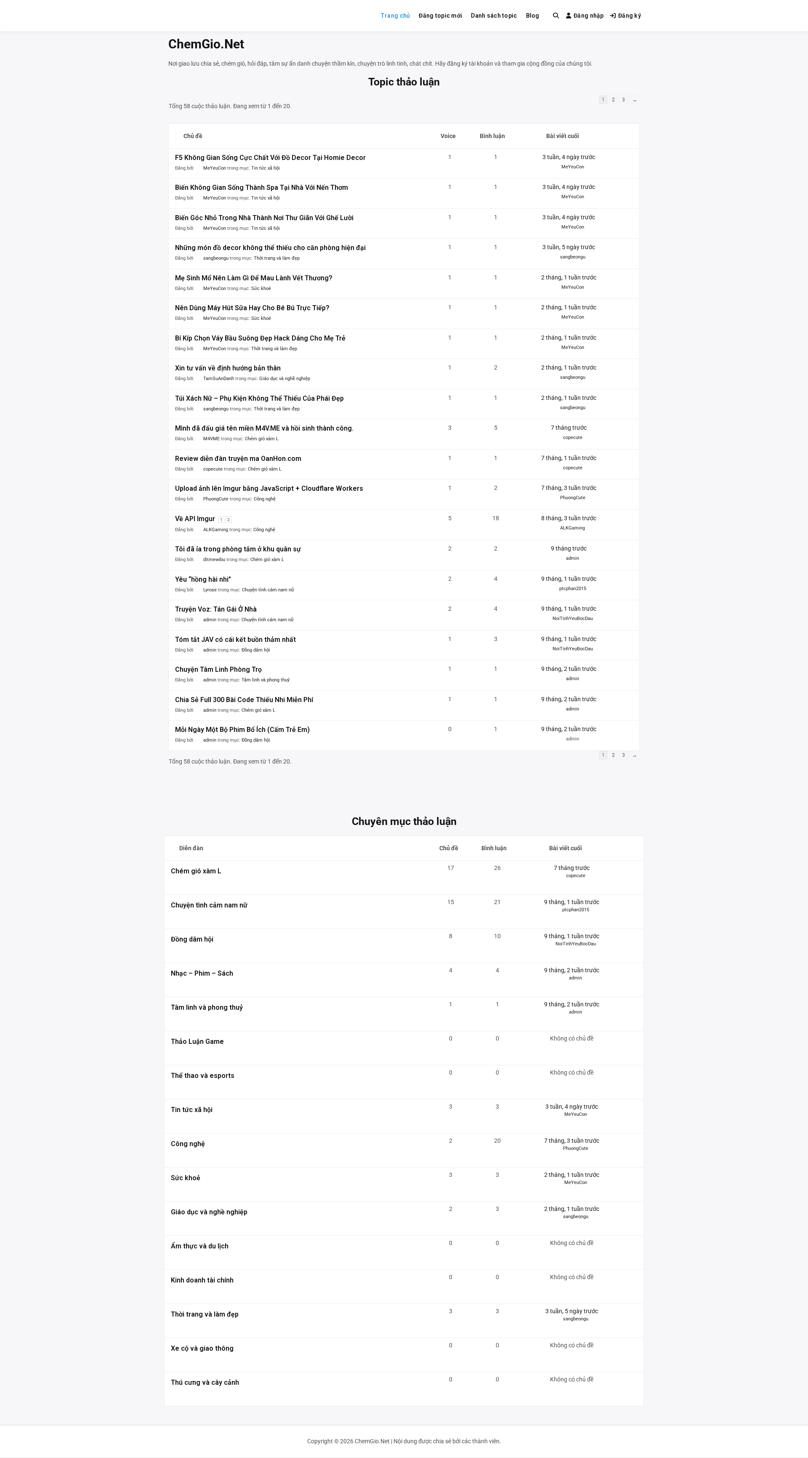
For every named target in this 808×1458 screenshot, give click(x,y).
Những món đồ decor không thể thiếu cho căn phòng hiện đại (270, 248)
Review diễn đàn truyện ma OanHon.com (238, 459)
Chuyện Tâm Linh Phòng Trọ (218, 669)
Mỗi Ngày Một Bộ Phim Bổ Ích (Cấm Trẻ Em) (242, 730)
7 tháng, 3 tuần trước (568, 487)
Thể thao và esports (202, 1076)
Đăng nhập (589, 15)
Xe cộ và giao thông (202, 1348)
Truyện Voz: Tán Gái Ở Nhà (216, 609)
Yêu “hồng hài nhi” (203, 579)
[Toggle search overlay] (556, 15)
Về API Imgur (195, 519)
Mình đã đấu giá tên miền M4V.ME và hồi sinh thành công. (264, 428)
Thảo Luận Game (197, 1042)
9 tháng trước (569, 548)
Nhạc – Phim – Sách (202, 973)
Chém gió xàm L (262, 439)
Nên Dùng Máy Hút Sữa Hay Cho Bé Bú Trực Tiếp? (252, 308)
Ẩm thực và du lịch (200, 1246)
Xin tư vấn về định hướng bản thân (228, 368)
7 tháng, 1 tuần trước (568, 458)
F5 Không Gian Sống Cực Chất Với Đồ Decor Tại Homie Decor (270, 158)
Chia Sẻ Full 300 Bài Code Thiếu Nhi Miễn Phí (244, 700)
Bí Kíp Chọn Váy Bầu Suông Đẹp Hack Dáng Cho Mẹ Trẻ (260, 338)
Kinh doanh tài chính (202, 1280)
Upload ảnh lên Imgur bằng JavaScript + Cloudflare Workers (269, 488)
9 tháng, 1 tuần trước (568, 578)
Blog (533, 15)
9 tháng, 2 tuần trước (568, 668)
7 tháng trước (569, 427)
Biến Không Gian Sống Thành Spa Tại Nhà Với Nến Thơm (261, 188)
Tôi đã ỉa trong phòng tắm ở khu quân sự (238, 549)
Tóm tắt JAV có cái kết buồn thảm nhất (235, 640)
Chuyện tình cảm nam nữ (268, 590)
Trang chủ (395, 15)
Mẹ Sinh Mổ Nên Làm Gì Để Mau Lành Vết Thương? (253, 278)
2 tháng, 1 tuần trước (568, 277)
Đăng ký (629, 15)
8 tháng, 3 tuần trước (568, 518)
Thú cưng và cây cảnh (205, 1382)
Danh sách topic (494, 15)
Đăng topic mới (440, 15)
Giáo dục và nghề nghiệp (284, 378)
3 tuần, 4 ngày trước (568, 157)
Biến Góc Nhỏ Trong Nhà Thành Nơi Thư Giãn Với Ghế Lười (264, 218)
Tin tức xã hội (265, 168)
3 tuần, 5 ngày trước (568, 247)
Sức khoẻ (261, 288)
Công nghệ (265, 499)
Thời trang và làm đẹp (277, 258)
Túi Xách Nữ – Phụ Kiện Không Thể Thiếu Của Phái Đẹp (259, 398)
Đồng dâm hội (256, 650)
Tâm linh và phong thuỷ (266, 680)
